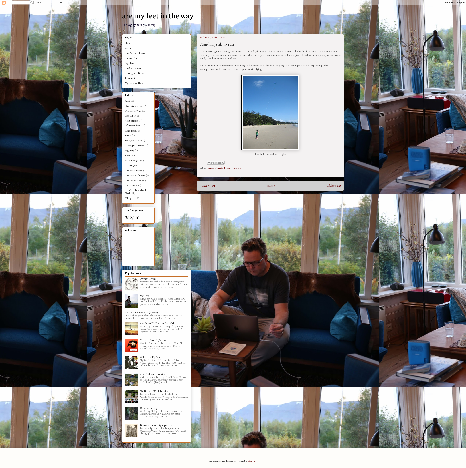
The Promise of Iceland (135, 53)
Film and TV (131, 115)
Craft (127, 100)
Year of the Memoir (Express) (153, 340)
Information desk (132, 125)
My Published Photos (134, 83)
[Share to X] (216, 163)
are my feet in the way (158, 14)
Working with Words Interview (154, 391)
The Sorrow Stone (133, 68)
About (128, 48)
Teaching (129, 165)
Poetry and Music (133, 140)
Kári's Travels (215, 168)
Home (271, 186)
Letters (128, 135)
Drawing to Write (133, 110)
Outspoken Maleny (148, 408)
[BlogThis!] (212, 163)
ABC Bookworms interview (152, 374)
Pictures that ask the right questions (156, 425)
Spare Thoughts (232, 168)
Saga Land (129, 63)
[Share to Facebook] (219, 163)
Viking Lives (131, 198)
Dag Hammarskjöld (133, 106)
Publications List (132, 78)
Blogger (252, 461)
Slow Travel (130, 155)
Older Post (334, 186)
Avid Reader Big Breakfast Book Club (157, 323)
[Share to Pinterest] (223, 163)
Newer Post (207, 186)
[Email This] (209, 163)
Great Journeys (131, 120)
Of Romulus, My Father (150, 357)
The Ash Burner (132, 58)
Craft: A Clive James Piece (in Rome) (141, 312)
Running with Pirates (134, 73)
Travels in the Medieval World (135, 191)
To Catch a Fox (132, 185)
